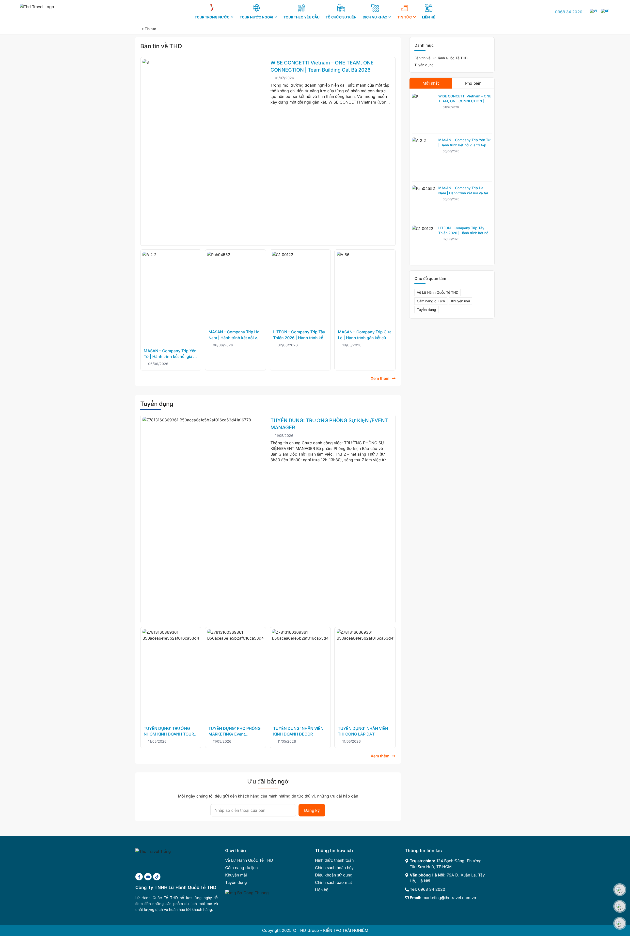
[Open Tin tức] (414, 17)
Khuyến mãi (460, 301)
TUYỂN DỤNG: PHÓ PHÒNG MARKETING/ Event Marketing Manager (234, 734)
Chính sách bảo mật (333, 882)
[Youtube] (148, 876)
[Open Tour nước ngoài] (275, 17)
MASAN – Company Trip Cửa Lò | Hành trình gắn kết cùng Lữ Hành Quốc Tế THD (365, 337)
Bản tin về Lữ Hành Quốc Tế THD (441, 58)
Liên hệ (321, 889)
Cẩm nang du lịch (431, 301)
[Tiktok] (156, 876)
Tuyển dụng (424, 65)
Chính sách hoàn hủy (334, 867)
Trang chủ (138, 28)
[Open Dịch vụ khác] (389, 17)
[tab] (431, 83)
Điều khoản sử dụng (333, 875)
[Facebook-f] (139, 876)
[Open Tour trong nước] (232, 17)
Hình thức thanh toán (334, 860)
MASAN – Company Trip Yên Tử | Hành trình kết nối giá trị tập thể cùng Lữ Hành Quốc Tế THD (464, 145)
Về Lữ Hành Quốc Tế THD (437, 292)
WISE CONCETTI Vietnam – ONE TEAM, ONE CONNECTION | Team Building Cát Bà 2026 (464, 101)
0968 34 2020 (569, 11)
